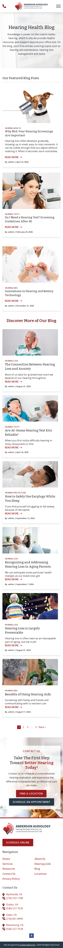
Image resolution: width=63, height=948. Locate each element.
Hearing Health (13, 128)
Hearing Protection (15, 492)
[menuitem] (15, 859)
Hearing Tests (12, 214)
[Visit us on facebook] (31, 935)
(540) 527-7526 (14, 908)
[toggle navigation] (58, 6)
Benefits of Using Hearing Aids (28, 694)
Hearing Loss (11, 360)
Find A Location (31, 793)
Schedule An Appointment (31, 802)
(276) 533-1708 (14, 898)
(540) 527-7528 (14, 929)
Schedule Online (18, 842)
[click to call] (4, 6)
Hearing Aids (11, 287)
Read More (12, 157)
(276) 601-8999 (14, 918)
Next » (42, 727)
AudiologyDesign (27, 944)
